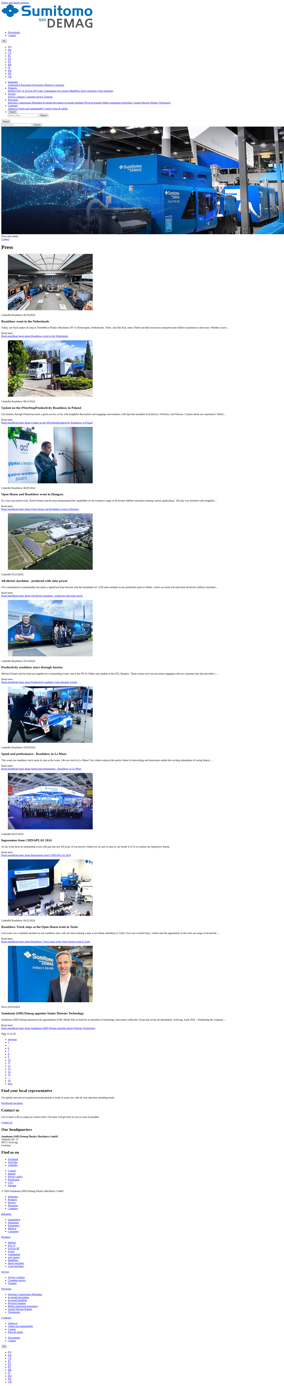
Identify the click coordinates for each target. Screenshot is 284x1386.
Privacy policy (15, 1176)
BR (10, 64)
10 (9, 1060)
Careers (48, 108)
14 (9, 1071)
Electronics (38, 85)
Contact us (6, 1122)
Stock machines (89, 91)
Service (12, 93)
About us (13, 108)
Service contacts (16, 96)
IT (9, 67)
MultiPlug (75, 91)
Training (48, 96)
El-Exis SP (31, 91)
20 (9, 1080)
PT (9, 61)
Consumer (59, 85)
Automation (50, 91)
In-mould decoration (53, 102)
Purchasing (13, 1179)
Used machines (105, 91)
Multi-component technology (118, 102)
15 (9, 1074)
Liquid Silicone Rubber (145, 102)
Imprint (11, 1173)
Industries (13, 82)
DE (10, 50)
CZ (9, 52)
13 (9, 1069)
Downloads (14, 32)
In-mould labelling (74, 102)
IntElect (12, 91)
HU (10, 70)
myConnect (63, 91)
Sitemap (12, 1185)
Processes (13, 99)
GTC (10, 1182)
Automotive (14, 85)
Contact (12, 35)
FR (9, 73)
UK (10, 76)
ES (9, 58)
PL (9, 55)
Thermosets (164, 102)
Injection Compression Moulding (25, 102)
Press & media (60, 108)
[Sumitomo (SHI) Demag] (47, 26)
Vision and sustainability (31, 108)
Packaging (26, 85)
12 (9, 1066)
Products (12, 88)
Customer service (34, 96)
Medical (49, 85)
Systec (40, 91)
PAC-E (21, 91)
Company (13, 105)
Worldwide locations (12, 1103)
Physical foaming (93, 102)
